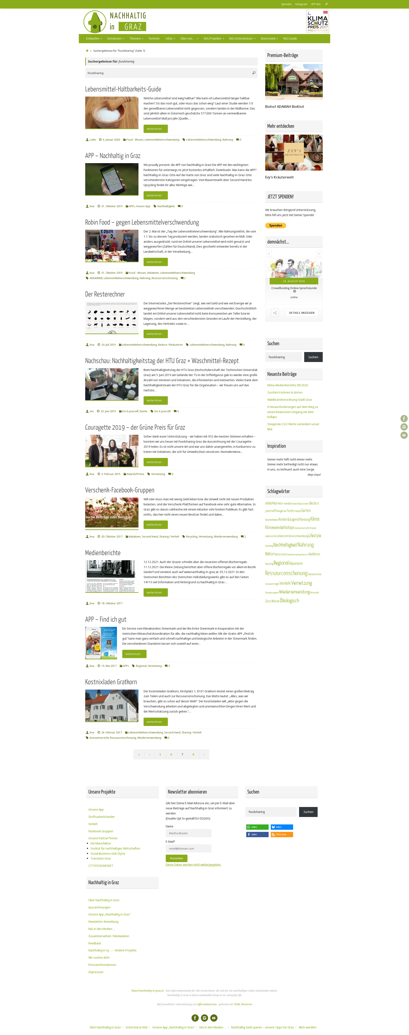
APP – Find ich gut (105, 619)
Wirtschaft (314, 620)
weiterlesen (154, 129)
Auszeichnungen (99, 907)
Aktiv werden (285, 531)
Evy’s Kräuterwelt (279, 177)
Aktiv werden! (307, 1027)
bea (92, 206)
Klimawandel (274, 555)
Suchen (313, 384)
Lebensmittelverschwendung (162, 139)
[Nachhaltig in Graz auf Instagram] (404, 427)
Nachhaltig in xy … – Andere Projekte (112, 950)
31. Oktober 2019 (111, 206)
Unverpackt (269, 611)
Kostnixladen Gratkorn (111, 682)
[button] (269, 254)
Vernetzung (158, 474)
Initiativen (153, 273)
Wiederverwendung (226, 536)
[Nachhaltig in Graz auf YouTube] (404, 435)
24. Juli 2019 (108, 344)
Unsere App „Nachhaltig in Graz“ (109, 914)
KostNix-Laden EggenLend (292, 326)
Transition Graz (101, 858)
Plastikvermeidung (294, 582)
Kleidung (305, 547)
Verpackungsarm (272, 620)
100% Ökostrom (242, 1004)
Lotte (93, 139)
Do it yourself (130, 411)
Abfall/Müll (96, 278)
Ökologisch (289, 628)
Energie (279, 538)
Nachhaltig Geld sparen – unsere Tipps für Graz (262, 1027)
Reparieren (296, 591)
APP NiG (316, 4)
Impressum (95, 972)
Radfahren (314, 582)
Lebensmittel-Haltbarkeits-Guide (123, 89)
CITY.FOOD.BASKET (100, 866)
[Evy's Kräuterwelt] (294, 169)
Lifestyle (314, 563)
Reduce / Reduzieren (170, 344)
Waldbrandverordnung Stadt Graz (289, 427)
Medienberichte (103, 553)
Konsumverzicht (99, 738)
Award (295, 531)
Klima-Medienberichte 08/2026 (287, 413)
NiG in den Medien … (101, 929)
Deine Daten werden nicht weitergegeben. (193, 864)
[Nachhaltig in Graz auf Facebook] (404, 418)
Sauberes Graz (314, 601)
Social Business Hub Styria (108, 853)
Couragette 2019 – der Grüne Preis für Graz (135, 427)
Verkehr (285, 611)
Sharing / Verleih (169, 536)
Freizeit (297, 538)
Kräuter (313, 555)
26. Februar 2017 (111, 732)
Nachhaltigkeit (166, 206)
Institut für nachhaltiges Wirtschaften (115, 848)
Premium (304, 582)
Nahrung (227, 139)
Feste (290, 538)
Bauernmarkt (303, 531)
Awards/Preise (135, 474)
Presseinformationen (102, 965)
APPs (132, 206)
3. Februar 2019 (110, 474)
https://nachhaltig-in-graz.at (147, 990)
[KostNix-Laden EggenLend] (294, 287)
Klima (314, 546)
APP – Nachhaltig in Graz (112, 156)
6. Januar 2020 (111, 139)
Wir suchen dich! (98, 957)
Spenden (286, 4)
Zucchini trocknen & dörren (284, 420)
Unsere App (143, 206)
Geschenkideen (271, 547)
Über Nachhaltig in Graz (104, 900)
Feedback (94, 943)
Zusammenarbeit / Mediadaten (108, 936)
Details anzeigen (302, 350)
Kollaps (289, 555)
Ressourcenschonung (165, 278)
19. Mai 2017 (109, 666)
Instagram (301, 4)
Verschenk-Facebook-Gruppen (119, 490)
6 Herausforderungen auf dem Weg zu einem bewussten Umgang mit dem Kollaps (292, 439)
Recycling (191, 536)
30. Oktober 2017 (111, 536)
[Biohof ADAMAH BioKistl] (294, 99)
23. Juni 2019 (108, 411)
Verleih (93, 824)
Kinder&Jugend (289, 547)
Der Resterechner (105, 294)
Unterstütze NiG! (137, 1027)
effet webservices (207, 1004)
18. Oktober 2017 (111, 603)
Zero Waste (272, 629)
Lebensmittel (271, 563)
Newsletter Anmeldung (103, 922)
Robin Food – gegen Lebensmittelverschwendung (142, 222)
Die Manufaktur (101, 843)
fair (285, 538)
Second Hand (150, 536)
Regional (141, 666)
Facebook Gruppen (100, 831)
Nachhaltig (269, 573)
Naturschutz (280, 581)
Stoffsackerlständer (101, 817)
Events (143, 411)
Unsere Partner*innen (103, 838)
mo (92, 411)
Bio (311, 531)
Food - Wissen (134, 139)
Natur (269, 581)
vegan (276, 611)
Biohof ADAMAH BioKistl (284, 106)
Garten (306, 538)
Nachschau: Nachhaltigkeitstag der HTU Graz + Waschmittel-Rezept (162, 361)
